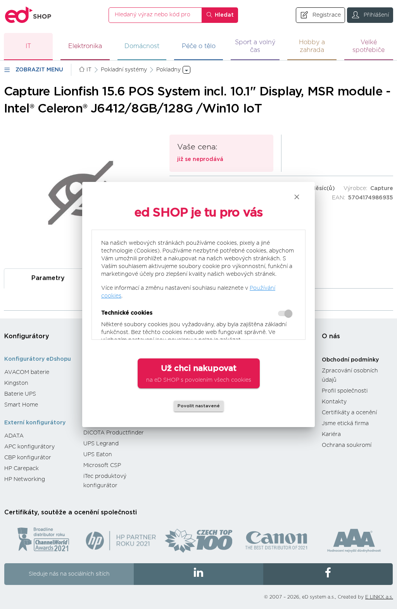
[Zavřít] (297, 197)
